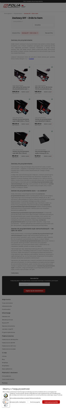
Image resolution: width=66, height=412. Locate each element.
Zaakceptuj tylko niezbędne (17, 402)
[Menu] (9, 394)
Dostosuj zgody (35, 402)
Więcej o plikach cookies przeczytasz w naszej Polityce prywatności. (22, 398)
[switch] (5, 405)
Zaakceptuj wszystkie (51, 402)
